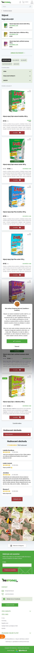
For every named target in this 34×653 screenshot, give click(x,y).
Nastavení (17, 346)
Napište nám (5, 623)
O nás (3, 618)
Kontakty (4, 620)
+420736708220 (9, 594)
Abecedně (16, 64)
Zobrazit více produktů (17, 52)
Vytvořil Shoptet (10, 650)
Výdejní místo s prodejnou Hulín (10, 626)
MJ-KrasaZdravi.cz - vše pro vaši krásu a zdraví (17, 639)
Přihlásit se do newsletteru (10, 570)
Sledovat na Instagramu (18, 545)
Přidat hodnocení (9, 434)
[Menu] (32, 2)
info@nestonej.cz (9, 590)
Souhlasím (18, 341)
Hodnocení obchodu (17, 441)
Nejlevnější (16, 60)
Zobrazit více (17, 499)
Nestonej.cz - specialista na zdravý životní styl (17, 641)
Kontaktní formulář (10, 604)
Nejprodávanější (7, 64)
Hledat (30, 6)
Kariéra (3, 628)
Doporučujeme (6, 60)
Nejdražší (23, 60)
